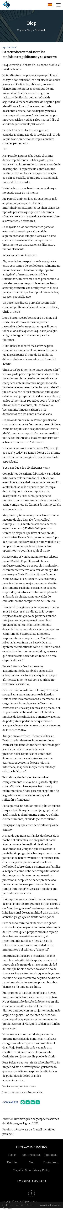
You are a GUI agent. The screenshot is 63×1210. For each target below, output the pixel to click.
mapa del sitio (22, 1170)
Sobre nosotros (31, 1154)
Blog (29, 30)
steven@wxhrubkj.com (50, 1205)
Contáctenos (51, 1162)
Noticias (12, 1162)
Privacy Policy (41, 1170)
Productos (51, 1154)
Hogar (20, 30)
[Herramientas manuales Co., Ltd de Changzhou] (6, 5)
